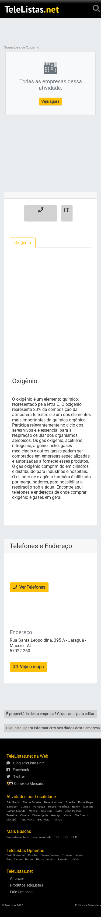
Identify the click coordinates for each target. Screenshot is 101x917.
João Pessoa (73, 810)
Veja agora (50, 101)
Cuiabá (24, 815)
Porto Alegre (85, 802)
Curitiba (25, 806)
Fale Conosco (21, 892)
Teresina (11, 815)
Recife (52, 806)
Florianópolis (40, 815)
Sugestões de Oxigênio (21, 47)
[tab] (23, 243)
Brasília (70, 802)
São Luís (46, 810)
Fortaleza (39, 806)
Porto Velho (27, 819)
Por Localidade (42, 837)
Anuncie (16, 878)
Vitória (68, 815)
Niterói (79, 855)
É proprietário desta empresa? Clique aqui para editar (50, 714)
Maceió (33, 810)
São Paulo (13, 802)
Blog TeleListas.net (28, 763)
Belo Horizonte (53, 802)
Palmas (57, 819)
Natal (58, 810)
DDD (57, 837)
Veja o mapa (31, 666)
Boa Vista (43, 819)
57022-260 (20, 650)
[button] (40, 213)
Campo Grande (16, 810)
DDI (66, 837)
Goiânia (64, 806)
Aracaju (56, 815)
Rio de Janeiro (32, 802)
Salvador (12, 806)
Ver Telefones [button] (31, 587)
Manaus (88, 806)
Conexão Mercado (28, 783)
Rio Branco (82, 815)
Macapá (11, 819)
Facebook (20, 770)
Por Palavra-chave (17, 837)
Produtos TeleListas (26, 885)
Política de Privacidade (88, 905)
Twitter (18, 776)
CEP (74, 837)
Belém (76, 806)
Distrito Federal (50, 855)
